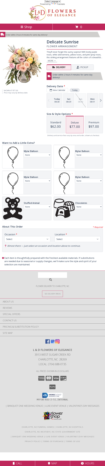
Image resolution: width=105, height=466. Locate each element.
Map (53, 463)
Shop (28, 27)
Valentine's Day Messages (84, 405)
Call (18, 463)
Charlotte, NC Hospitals (69, 427)
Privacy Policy (33, 441)
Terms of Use (73, 441)
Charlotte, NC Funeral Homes (38, 427)
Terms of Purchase (53, 441)
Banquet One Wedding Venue (25, 405)
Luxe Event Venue (56, 405)
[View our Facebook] (47, 342)
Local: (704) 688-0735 (52, 364)
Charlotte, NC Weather (37, 432)
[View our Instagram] (57, 342)
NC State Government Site (66, 432)
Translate (61, 4)
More (50, 60)
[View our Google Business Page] (52, 342)
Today (75, 90)
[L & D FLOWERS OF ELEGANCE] (52, 19)
